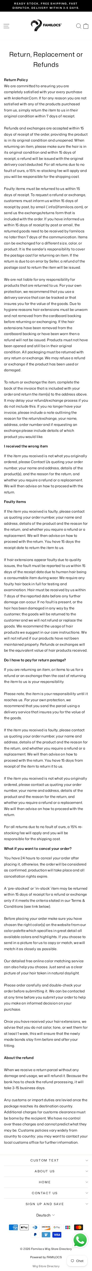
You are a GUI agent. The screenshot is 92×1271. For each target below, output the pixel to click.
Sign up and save (45, 1204)
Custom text (44, 1160)
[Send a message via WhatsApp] (80, 1240)
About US (45, 1171)
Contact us (45, 1193)
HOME (45, 1182)
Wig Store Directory (46, 1266)
